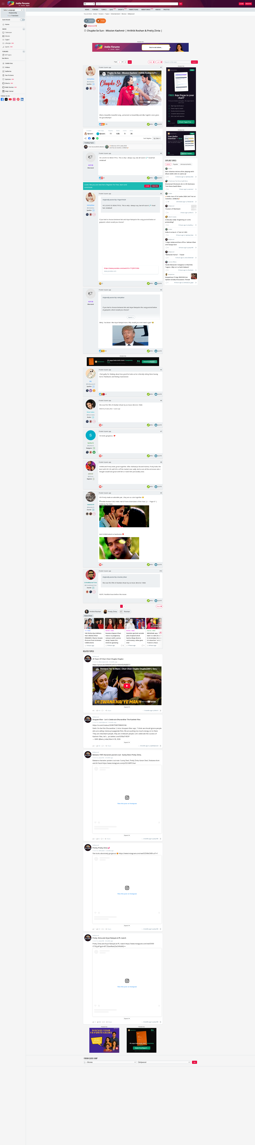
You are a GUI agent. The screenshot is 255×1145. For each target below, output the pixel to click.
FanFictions (133, 9)
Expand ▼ (127, 707)
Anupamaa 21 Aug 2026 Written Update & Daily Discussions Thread (177, 278)
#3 (161, 193)
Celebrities (9, 63)
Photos (166, 9)
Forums (5, 51)
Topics (103, 9)
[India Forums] (18, 3)
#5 (161, 370)
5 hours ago (182, 189)
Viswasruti (190, 202)
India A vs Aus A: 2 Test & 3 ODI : (176, 232)
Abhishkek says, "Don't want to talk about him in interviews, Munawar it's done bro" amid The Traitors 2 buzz (155, 638)
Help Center (9, 91)
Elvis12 (156, 710)
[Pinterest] (18, 99)
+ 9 (94, 514)
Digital (7, 40)
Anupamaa (171, 274)
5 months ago (148, 710)
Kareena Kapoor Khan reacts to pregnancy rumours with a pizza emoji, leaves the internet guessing (113, 638)
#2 (161, 153)
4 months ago (144, 746)
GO (181, 4)
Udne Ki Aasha (172, 217)
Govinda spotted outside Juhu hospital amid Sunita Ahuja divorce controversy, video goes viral (135, 638)
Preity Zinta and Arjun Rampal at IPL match (109, 938)
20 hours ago (182, 247)
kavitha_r (190, 225)
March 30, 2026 (114, 739)
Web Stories (9, 87)
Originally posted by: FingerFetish (114, 200)
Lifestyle (8, 43)
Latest (168, 164)
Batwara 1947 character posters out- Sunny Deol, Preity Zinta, (117, 755)
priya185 (155, 839)
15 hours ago (182, 225)
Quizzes (8, 79)
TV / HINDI (87, 630)
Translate (14, 16)
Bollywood (91, 26)
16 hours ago (178, 282)
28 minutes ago (180, 202)
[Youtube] (10, 99)
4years (90, 133)
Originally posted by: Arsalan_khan (115, 577)
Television (8, 32)
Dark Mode (6, 20)
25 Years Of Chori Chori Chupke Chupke (108, 659)
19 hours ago (180, 235)
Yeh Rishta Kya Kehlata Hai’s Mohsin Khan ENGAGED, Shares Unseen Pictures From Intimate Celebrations (94, 638)
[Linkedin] (22, 99)
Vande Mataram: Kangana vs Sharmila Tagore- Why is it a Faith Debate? (179, 266)
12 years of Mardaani (172, 209)
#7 (161, 431)
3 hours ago (183, 212)
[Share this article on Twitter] (93, 138)
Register (248, 4)
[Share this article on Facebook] (89, 138)
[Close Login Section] (161, 186)
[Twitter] (6, 99)
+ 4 (94, 88)
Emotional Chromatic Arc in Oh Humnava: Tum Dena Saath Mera (180, 185)
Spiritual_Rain (189, 177)
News (4, 29)
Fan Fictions (9, 75)
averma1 (190, 189)
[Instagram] (14, 99)
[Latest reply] (160, 711)
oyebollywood (154, 746)
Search (194, 62)
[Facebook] (2, 99)
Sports (7, 47)
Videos (7, 67)
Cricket (170, 168)
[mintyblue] (85, 133)
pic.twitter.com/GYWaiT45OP (118, 736)
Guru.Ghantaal (189, 257)
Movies (7, 36)
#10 (161, 571)
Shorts (7, 83)
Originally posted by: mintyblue (113, 297)
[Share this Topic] (85, 138)
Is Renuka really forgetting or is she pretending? (178, 221)
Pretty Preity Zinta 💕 (101, 848)
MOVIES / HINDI (110, 630)
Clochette (190, 270)
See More (5, 58)
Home (7, 24)
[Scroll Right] (160, 147)
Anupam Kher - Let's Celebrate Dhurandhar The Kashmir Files (116, 719)
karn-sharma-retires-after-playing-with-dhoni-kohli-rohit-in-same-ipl (179, 172)
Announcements (185, 164)
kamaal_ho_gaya (188, 282)
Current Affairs (172, 262)
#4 (161, 290)
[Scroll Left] (85, 147)
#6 (161, 400)
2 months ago (147, 839)
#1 (161, 67)
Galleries (8, 71)
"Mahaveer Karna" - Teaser (174, 255)
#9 (161, 493)
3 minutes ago (179, 177)
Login (241, 4)
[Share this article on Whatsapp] (97, 138)
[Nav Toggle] (3, 4)
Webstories (145, 9)
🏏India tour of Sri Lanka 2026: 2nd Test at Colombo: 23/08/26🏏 (180, 197)
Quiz (111, 9)
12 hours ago (179, 257)
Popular (175, 164)
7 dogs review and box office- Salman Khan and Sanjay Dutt (180, 243)
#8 (161, 462)
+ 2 (94, 592)
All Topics (8, 55)
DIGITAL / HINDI (151, 630)
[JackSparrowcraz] (97, 133)
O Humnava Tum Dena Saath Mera (178, 181)
